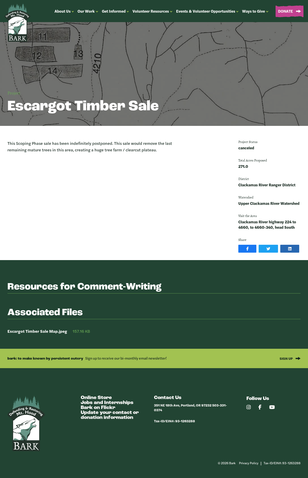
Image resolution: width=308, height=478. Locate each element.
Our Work (86, 11)
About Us (63, 11)
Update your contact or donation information (110, 415)
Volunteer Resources (151, 11)
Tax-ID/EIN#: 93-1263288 (174, 420)
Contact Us (168, 397)
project (14, 93)
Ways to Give (253, 11)
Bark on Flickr (98, 407)
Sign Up (286, 358)
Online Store (96, 397)
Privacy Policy (248, 463)
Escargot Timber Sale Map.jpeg (37, 331)
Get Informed (114, 11)
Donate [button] (286, 11)
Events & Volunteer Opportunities (205, 11)
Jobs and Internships (107, 402)
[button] (247, 249)
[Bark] (26, 450)
